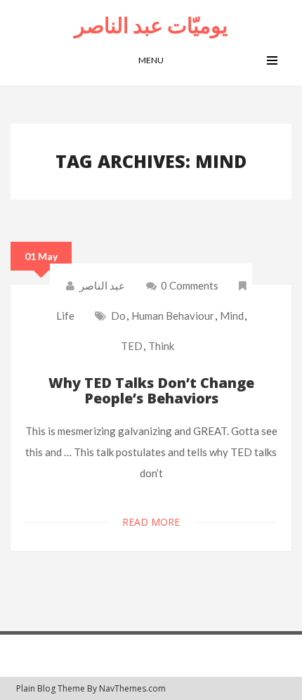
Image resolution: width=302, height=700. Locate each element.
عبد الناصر (102, 285)
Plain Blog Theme (50, 688)
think (161, 345)
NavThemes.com (132, 688)
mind (232, 315)
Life (65, 315)
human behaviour (172, 315)
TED (132, 345)
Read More (151, 522)
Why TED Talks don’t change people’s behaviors (151, 390)
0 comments (188, 285)
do (118, 315)
